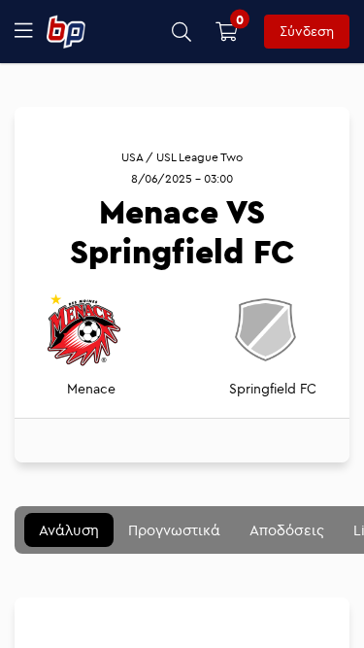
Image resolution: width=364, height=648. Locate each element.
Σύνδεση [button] (307, 31)
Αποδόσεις (286, 530)
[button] (182, 32)
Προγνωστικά (174, 530)
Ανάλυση (69, 530)
